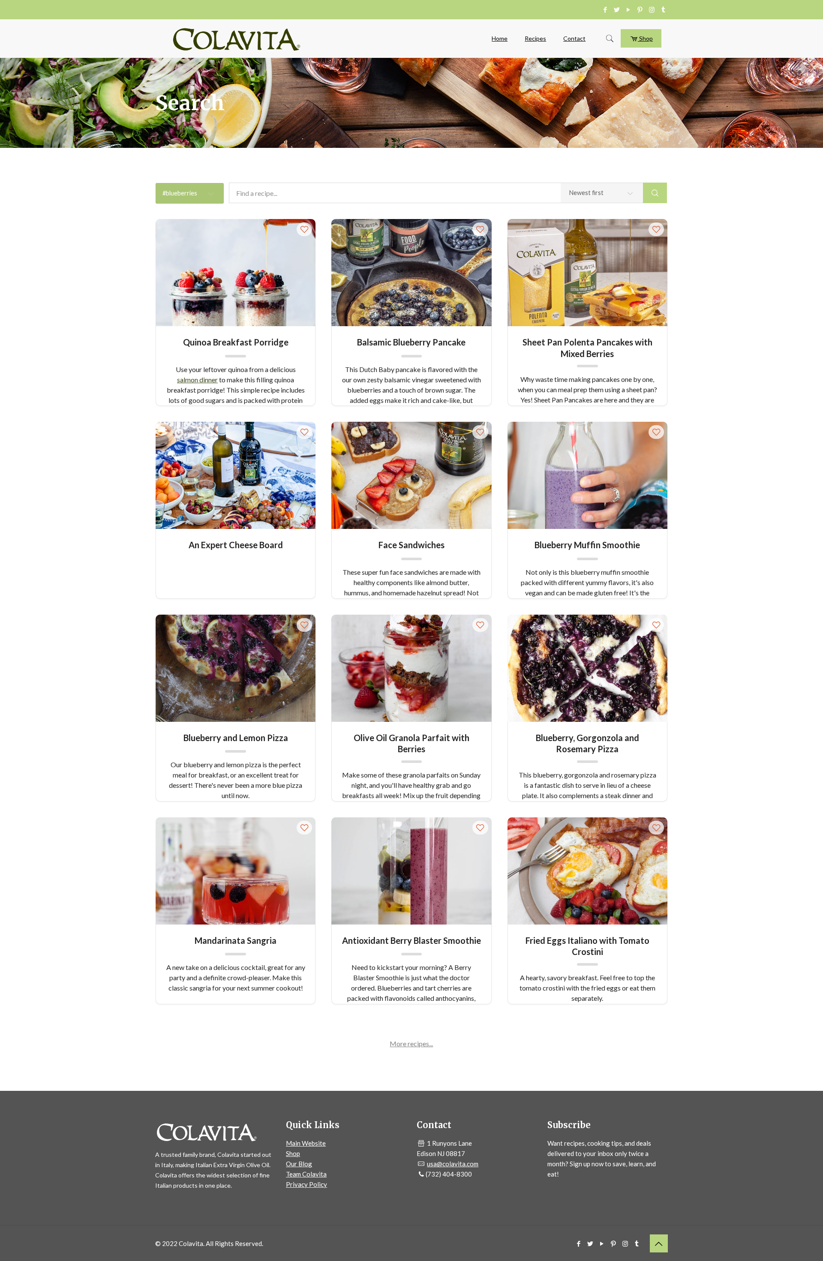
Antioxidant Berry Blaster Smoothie (411, 940)
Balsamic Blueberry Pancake (411, 342)
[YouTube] (628, 9)
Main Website (306, 1143)
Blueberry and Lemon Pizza (235, 738)
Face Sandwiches (411, 545)
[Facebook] (605, 9)
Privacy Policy (306, 1184)
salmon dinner (197, 379)
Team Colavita (306, 1174)
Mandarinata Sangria (235, 940)
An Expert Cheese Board (236, 545)
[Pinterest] (640, 9)
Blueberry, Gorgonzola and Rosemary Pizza (587, 743)
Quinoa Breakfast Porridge (235, 342)
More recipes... (411, 1043)
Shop (645, 38)
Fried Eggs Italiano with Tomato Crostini (587, 945)
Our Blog (299, 1164)
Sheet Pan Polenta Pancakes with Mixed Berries (587, 347)
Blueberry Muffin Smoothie (587, 545)
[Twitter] (617, 9)
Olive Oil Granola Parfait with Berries (411, 743)
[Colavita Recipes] (236, 38)
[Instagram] (651, 9)
